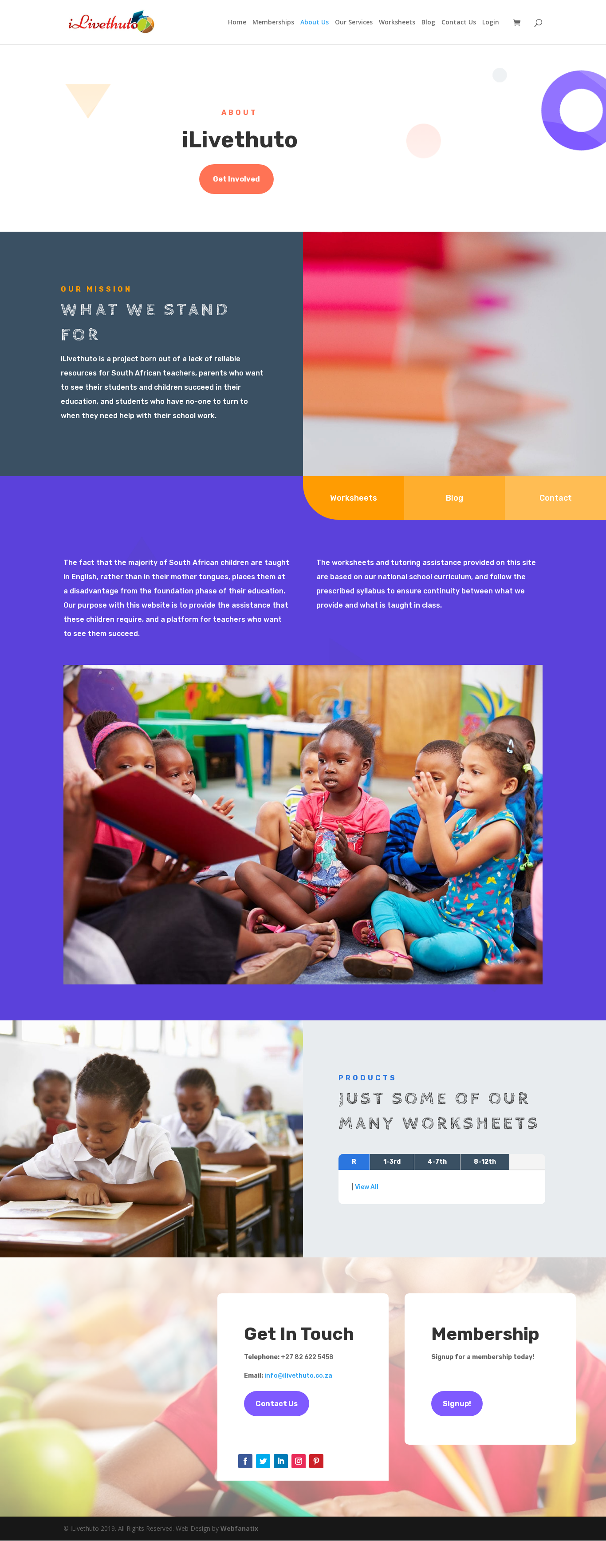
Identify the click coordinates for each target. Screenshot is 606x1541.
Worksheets (397, 22)
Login (490, 22)
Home (237, 22)
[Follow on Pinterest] (316, 1461)
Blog (428, 22)
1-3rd (392, 1162)
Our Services (354, 22)
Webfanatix (239, 1528)
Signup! (457, 1403)
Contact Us (458, 22)
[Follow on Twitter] (263, 1461)
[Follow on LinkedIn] (281, 1461)
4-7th (437, 1162)
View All (366, 1187)
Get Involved (236, 179)
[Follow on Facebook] (245, 1461)
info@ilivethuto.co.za (298, 1375)
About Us (314, 22)
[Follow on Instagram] (298, 1461)
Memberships (273, 22)
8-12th (485, 1162)
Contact (555, 498)
